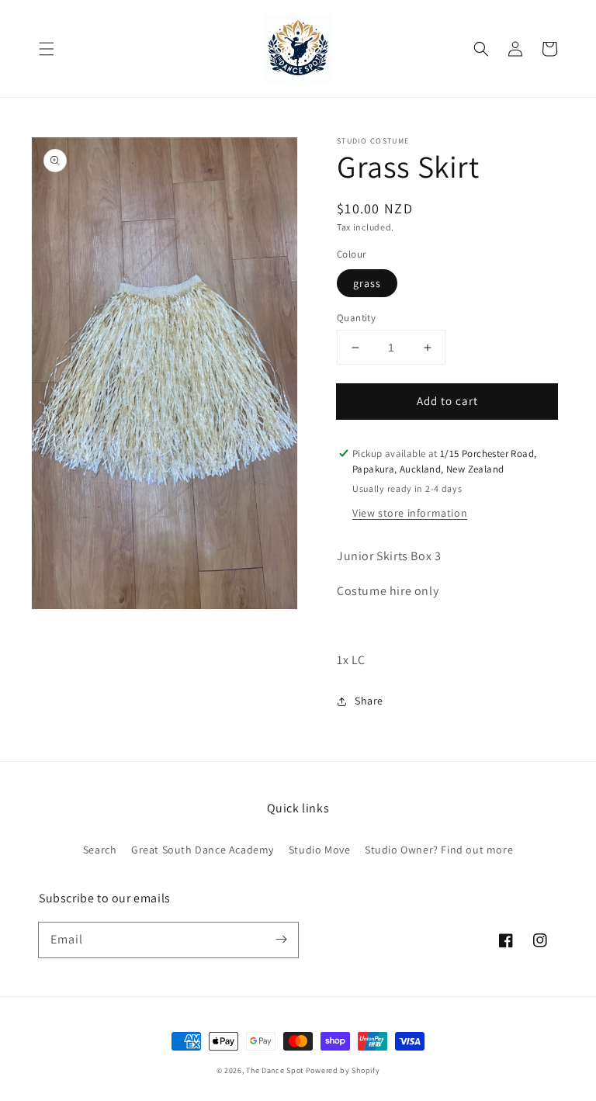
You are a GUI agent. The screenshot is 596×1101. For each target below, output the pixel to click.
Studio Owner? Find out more (439, 850)
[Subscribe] (281, 940)
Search (100, 850)
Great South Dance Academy (202, 850)
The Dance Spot (274, 1070)
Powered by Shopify (343, 1070)
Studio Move (320, 850)
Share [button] (369, 701)
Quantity (356, 317)
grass (367, 283)
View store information (409, 513)
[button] (46, 49)
